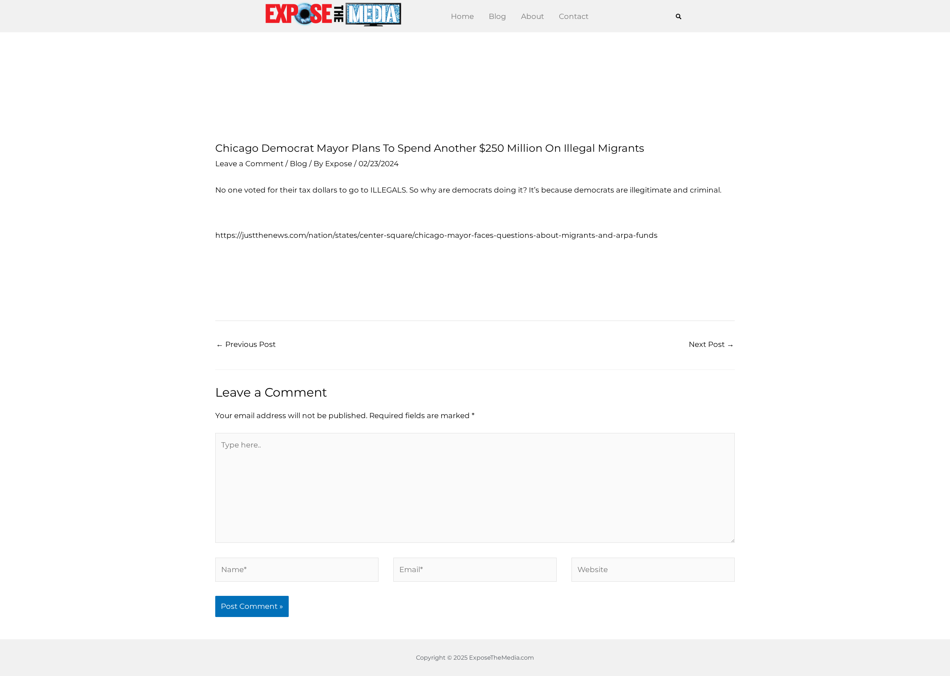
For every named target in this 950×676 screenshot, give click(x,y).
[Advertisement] (475, 87)
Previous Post (246, 344)
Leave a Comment (249, 163)
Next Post (711, 344)
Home (462, 16)
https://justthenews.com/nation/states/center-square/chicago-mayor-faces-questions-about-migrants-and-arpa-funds (436, 235)
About (532, 16)
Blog (497, 16)
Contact (574, 16)
